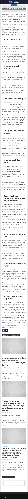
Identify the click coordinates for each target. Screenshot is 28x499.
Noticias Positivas (14, 497)
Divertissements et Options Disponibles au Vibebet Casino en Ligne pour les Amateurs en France (13, 405)
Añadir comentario (14, 367)
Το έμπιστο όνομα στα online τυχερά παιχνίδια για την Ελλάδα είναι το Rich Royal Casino (14, 361)
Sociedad (14, 4)
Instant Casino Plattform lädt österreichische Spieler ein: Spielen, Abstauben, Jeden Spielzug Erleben (14, 452)
